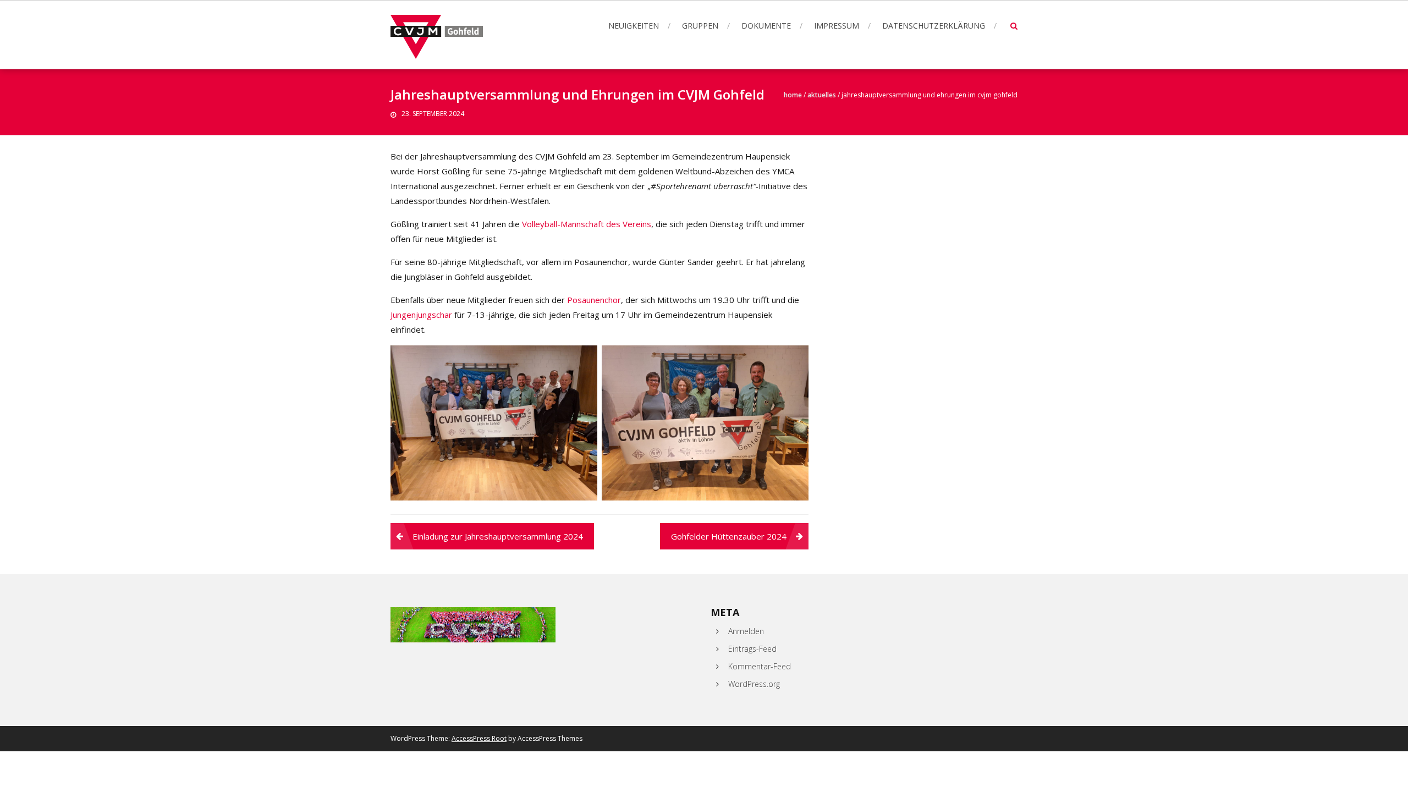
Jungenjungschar (421, 314)
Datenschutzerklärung (933, 25)
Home (793, 95)
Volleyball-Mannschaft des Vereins (586, 223)
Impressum (836, 25)
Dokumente (766, 25)
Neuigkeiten (633, 25)
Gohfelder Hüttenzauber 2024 (729, 536)
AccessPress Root (479, 738)
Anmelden (746, 631)
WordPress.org (754, 684)
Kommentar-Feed (759, 666)
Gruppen (700, 25)
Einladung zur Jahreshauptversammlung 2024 (498, 536)
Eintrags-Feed (752, 649)
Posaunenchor (594, 299)
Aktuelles (821, 95)
